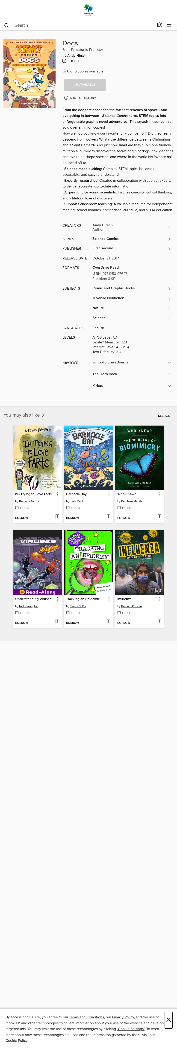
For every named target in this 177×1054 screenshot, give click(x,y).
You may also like (22, 415)
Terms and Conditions (86, 1017)
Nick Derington (28, 606)
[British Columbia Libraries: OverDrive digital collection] (88, 9)
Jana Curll (76, 501)
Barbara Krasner (131, 606)
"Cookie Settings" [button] (131, 1029)
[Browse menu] (169, 25)
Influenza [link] (124, 599)
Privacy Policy (123, 1017)
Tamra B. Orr (78, 606)
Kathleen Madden (132, 501)
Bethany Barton (29, 501)
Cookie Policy (16, 1040)
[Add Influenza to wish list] (159, 622)
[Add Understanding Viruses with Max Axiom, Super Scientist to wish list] (57, 622)
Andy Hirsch (76, 56)
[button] (85, 85)
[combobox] (79, 25)
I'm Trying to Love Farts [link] (33, 494)
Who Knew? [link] (126, 494)
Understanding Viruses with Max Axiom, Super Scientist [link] (35, 599)
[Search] (6, 25)
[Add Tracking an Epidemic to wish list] (108, 622)
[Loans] (160, 25)
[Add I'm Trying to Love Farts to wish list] (57, 517)
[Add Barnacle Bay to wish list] (108, 517)
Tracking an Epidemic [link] (83, 599)
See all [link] (164, 416)
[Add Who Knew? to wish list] (159, 517)
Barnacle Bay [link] (76, 494)
